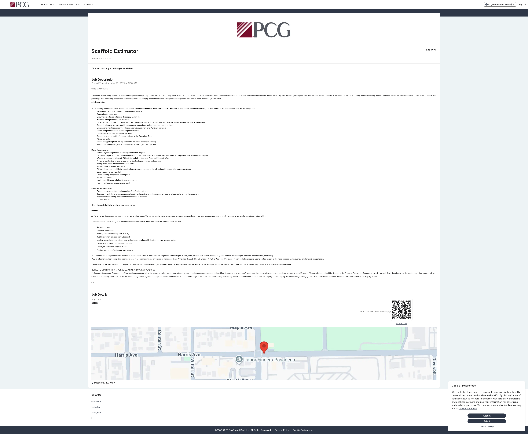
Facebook (96, 401)
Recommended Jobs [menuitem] (69, 4)
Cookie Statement (468, 408)
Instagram (96, 412)
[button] (264, 353)
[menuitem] (19, 4)
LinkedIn (95, 407)
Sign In (522, 4)
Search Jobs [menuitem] (47, 4)
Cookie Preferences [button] (303, 430)
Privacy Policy (282, 430)
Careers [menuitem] (88, 4)
